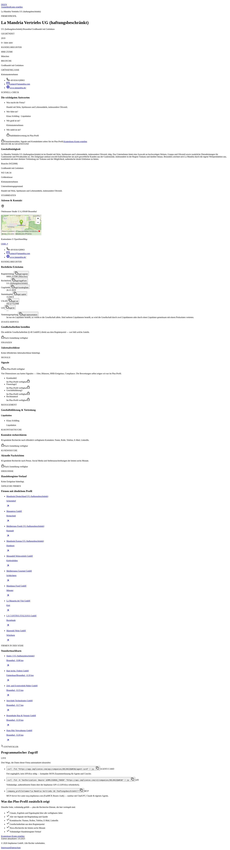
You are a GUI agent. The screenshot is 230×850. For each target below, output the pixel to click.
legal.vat (15, 301)
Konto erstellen (16, 7)
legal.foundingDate (21, 288)
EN (5, 4)
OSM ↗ (4, 244)
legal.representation (29, 315)
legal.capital (21, 294)
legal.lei (12, 308)
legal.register (23, 274)
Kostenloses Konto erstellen (75, 141)
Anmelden (5, 7)
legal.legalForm (21, 281)
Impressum (5, 848)
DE (2, 4)
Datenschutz (15, 848)
